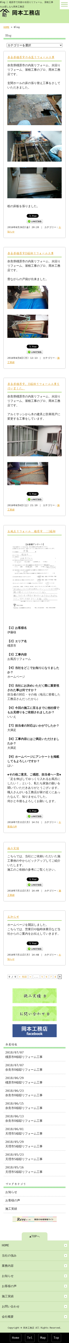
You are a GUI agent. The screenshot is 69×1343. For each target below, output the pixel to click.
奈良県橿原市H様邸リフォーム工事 (30, 253)
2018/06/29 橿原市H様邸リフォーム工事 (24, 1080)
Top (56, 1337)
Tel (30, 1337)
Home (15, 1337)
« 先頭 (23, 976)
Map (43, 1337)
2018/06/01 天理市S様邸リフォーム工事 (24, 1131)
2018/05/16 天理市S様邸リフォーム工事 (24, 1170)
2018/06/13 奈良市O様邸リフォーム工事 (24, 1119)
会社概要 (8, 1316)
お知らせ (13, 916)
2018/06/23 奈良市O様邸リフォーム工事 (24, 1093)
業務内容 (8, 1265)
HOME (6, 27)
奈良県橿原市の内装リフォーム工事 (30, 57)
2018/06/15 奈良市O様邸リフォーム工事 (24, 1106)
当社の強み (9, 1255)
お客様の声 (12, 1200)
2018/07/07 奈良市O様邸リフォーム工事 (24, 1067)
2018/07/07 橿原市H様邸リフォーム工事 (24, 1055)
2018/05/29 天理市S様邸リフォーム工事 (24, 1144)
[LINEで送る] (35, 221)
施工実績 (13, 848)
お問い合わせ (11, 1306)
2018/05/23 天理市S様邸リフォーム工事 (24, 1157)
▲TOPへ (34, 1236)
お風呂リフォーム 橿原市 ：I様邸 (31, 531)
